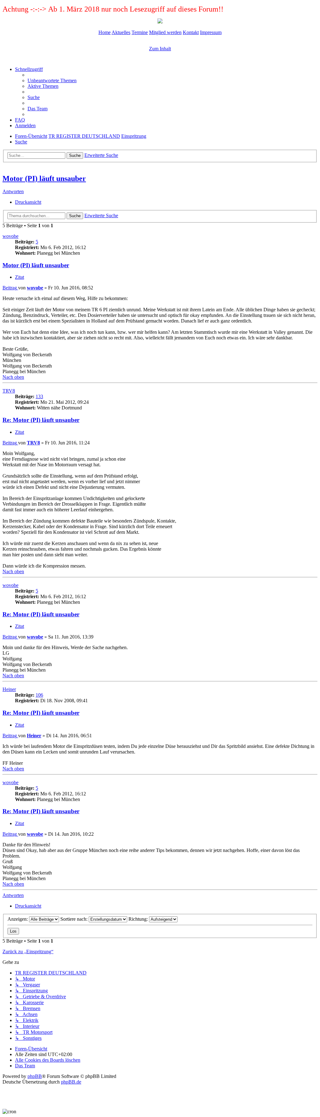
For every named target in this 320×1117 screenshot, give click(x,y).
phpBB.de (71, 1081)
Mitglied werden (165, 32)
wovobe (10, 236)
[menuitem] (52, 80)
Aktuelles (121, 32)
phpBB (35, 1076)
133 (39, 396)
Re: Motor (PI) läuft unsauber (40, 420)
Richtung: (138, 919)
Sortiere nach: (74, 919)
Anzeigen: (18, 919)
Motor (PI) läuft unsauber (44, 178)
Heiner (9, 689)
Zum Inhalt (160, 48)
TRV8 (8, 390)
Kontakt (191, 32)
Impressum (211, 32)
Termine (140, 32)
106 (39, 695)
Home (104, 32)
